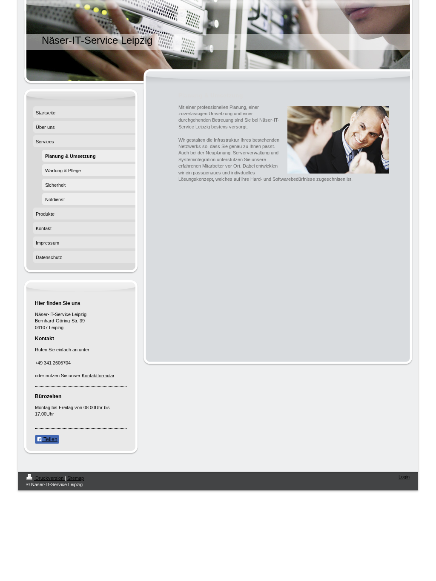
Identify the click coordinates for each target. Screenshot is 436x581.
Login (404, 476)
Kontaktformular (98, 375)
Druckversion (49, 478)
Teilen (49, 439)
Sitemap (75, 478)
